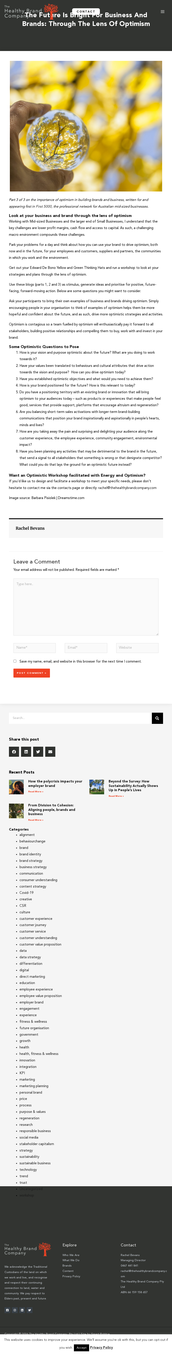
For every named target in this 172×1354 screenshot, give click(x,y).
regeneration (29, 1118)
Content (67, 1271)
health (24, 1047)
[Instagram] (15, 1310)
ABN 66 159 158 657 (134, 1292)
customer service (32, 931)
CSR (22, 906)
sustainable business (35, 1163)
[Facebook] (7, 1310)
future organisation (34, 1028)
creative (25, 899)
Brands (66, 1265)
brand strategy (30, 861)
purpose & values (32, 1112)
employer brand (31, 1002)
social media (28, 1137)
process (25, 1105)
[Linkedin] (22, 1310)
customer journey (32, 925)
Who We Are (71, 1255)
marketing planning (33, 1086)
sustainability (29, 1157)
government (28, 1035)
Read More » (35, 792)
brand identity (30, 854)
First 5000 (44, 206)
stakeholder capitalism (36, 1144)
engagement (29, 1009)
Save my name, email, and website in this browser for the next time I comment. (80, 661)
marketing (27, 1080)
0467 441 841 (129, 1265)
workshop (26, 1195)
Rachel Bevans (130, 1255)
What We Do (71, 1260)
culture (24, 912)
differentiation (30, 964)
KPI (22, 1073)
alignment (27, 835)
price (23, 1099)
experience (28, 1015)
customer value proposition (40, 944)
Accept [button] (81, 1347)
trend (23, 1176)
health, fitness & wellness (38, 1054)
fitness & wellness (33, 1022)
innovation (27, 1060)
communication (31, 874)
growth (24, 1041)
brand (23, 848)
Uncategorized (31, 1189)
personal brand (30, 1093)
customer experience (35, 919)
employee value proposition (40, 996)
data (23, 951)
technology (28, 1170)
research (26, 1125)
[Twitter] (29, 1310)
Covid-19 (26, 893)
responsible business (35, 1131)
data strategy (30, 957)
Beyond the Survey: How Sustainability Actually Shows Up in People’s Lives (133, 786)
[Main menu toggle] (163, 11)
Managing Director (133, 1260)
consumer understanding (38, 880)
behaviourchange (32, 841)
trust (23, 1183)
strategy (26, 1150)
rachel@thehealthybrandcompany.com (127, 488)
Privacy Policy (71, 1276)
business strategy (33, 867)
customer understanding (38, 938)
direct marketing (32, 977)
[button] (86, 11)
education (27, 983)
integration (28, 1067)
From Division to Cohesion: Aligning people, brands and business (51, 810)
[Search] (157, 718)
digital (24, 970)
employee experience (36, 989)
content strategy (32, 886)
